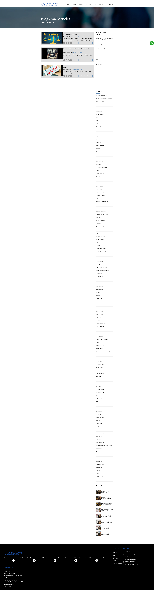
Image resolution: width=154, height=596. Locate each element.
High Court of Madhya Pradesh (102, 251)
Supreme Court (99, 436)
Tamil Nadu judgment (100, 442)
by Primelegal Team (76, 36)
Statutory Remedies (100, 429)
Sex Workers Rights (100, 417)
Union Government (100, 464)
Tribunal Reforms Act (100, 458)
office (97, 358)
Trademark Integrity (100, 451)
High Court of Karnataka (101, 248)
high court (98, 245)
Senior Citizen (99, 411)
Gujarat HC (98, 242)
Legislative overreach (100, 323)
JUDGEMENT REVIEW (100, 283)
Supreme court (99, 439)
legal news (98, 308)
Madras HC (98, 342)
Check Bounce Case (100, 158)
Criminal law (98, 183)
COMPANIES (99, 170)
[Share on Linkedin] (69, 43)
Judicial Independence (100, 286)
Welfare (98, 470)
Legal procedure (99, 311)
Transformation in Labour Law (102, 454)
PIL (97, 370)
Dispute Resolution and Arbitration (132, 557)
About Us (74, 4)
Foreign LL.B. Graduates (101, 226)
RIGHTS (98, 395)
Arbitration (98, 133)
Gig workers (98, 233)
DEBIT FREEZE (99, 186)
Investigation (99, 273)
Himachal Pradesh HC (100, 254)
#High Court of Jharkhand (101, 104)
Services (81, 4)
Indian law (98, 264)
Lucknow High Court (100, 333)
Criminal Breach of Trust (101, 179)
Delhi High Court (99, 189)
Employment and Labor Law (130, 559)
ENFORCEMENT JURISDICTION (103, 208)
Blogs (95, 4)
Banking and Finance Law (130, 561)
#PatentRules (99, 111)
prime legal (98, 386)
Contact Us (101, 4)
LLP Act (97, 329)
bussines (98, 148)
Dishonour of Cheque (100, 195)
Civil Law (126, 556)
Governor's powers (100, 239)
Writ (97, 479)
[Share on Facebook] (64, 43)
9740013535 (8, 586)
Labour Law (98, 301)
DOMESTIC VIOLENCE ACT (102, 201)
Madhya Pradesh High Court (102, 339)
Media (114, 562)
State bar (98, 420)
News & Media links (100, 354)
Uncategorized (99, 461)
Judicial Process (99, 289)
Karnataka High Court (100, 292)
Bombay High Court (100, 145)
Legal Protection (99, 314)
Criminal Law (127, 551)
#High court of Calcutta (101, 101)
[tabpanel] (52, 53)
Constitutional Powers (100, 173)
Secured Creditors (99, 408)
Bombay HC (98, 142)
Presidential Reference (100, 379)
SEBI (97, 401)
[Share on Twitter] (66, 43)
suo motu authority (100, 433)
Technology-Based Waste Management (104, 445)
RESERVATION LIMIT (100, 392)
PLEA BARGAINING (100, 373)
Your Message (99, 64)
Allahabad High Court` (100, 126)
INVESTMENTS (99, 276)
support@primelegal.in (9, 584)
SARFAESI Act (99, 398)
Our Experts (88, 4)
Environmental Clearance (101, 211)
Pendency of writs (99, 367)
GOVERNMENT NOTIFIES (101, 236)
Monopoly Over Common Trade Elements (104, 351)
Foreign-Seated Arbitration (101, 229)
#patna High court (100, 114)
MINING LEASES (99, 348)
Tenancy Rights (99, 448)
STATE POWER (99, 423)
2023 (97, 123)
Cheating (98, 154)
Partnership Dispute (100, 364)
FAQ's (114, 553)
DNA (97, 198)
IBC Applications (99, 258)
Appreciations (99, 129)
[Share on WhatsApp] (71, 43)
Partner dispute (99, 361)
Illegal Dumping (99, 261)
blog (97, 139)
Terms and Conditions (117, 563)
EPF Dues (98, 217)
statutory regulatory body (101, 426)
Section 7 (98, 404)
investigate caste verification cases (103, 270)
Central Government (100, 151)
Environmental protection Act (102, 214)
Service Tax (98, 414)
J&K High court (99, 279)
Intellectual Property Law (130, 562)
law (97, 304)
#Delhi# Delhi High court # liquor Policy (104, 98)
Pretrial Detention (100, 383)
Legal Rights (98, 317)
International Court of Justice (102, 267)
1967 (97, 117)
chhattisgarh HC (99, 161)
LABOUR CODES (99, 298)
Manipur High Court (100, 345)
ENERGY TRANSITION (101, 204)
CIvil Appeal (98, 164)
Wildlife (97, 473)
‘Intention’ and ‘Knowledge (101, 95)
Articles (97, 136)
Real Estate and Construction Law (131, 564)
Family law (98, 223)
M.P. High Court (99, 336)
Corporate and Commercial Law (131, 554)
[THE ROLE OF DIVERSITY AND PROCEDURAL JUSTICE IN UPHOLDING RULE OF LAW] (52, 38)
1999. (97, 120)
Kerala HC (98, 295)
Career (114, 560)
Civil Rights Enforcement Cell (102, 167)
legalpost (98, 320)
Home (68, 4)
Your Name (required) (100, 48)
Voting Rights (99, 467)
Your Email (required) (100, 54)
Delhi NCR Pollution (100, 192)
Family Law (127, 553)
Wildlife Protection (100, 476)
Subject (97, 59)
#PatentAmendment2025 (101, 108)
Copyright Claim (99, 176)
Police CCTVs (99, 376)
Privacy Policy (116, 558)
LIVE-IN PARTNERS (100, 326)
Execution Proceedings (101, 220)
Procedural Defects (100, 389)
